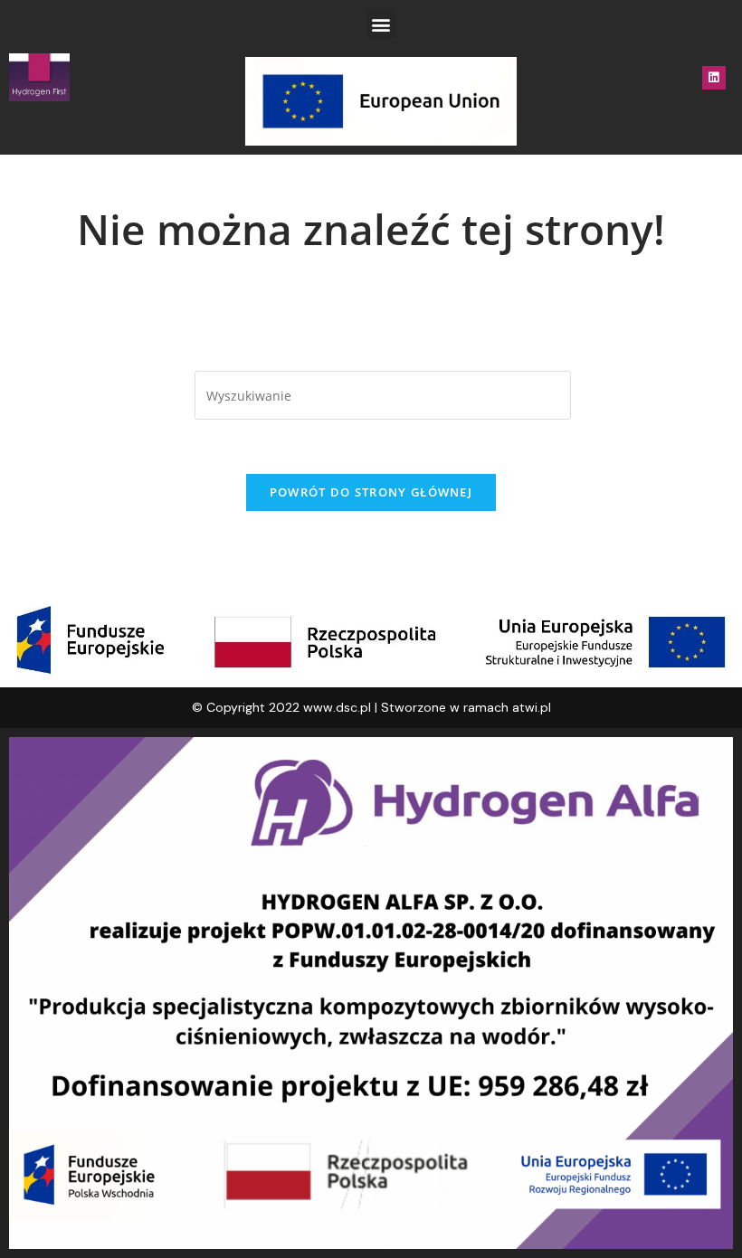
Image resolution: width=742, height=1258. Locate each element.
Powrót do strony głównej (371, 492)
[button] (381, 24)
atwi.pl (531, 707)
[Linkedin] (714, 78)
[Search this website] (383, 393)
